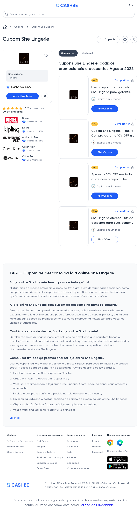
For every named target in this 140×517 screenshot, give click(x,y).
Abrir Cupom (105, 109)
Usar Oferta (104, 239)
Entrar (132, 5)
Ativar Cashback (22, 96)
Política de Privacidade (97, 505)
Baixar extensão (117, 451)
